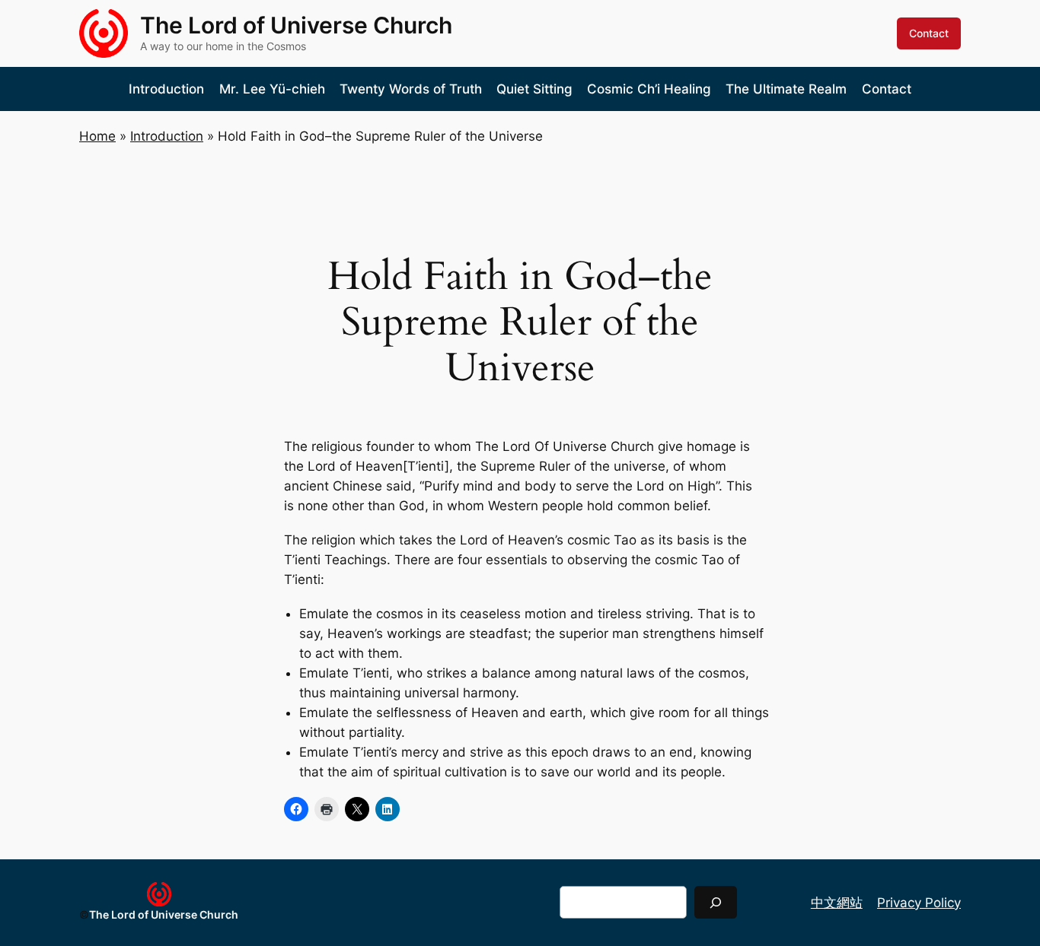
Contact (929, 33)
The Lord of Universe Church (296, 25)
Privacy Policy (919, 902)
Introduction (166, 136)
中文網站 (837, 902)
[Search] (715, 902)
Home (97, 136)
